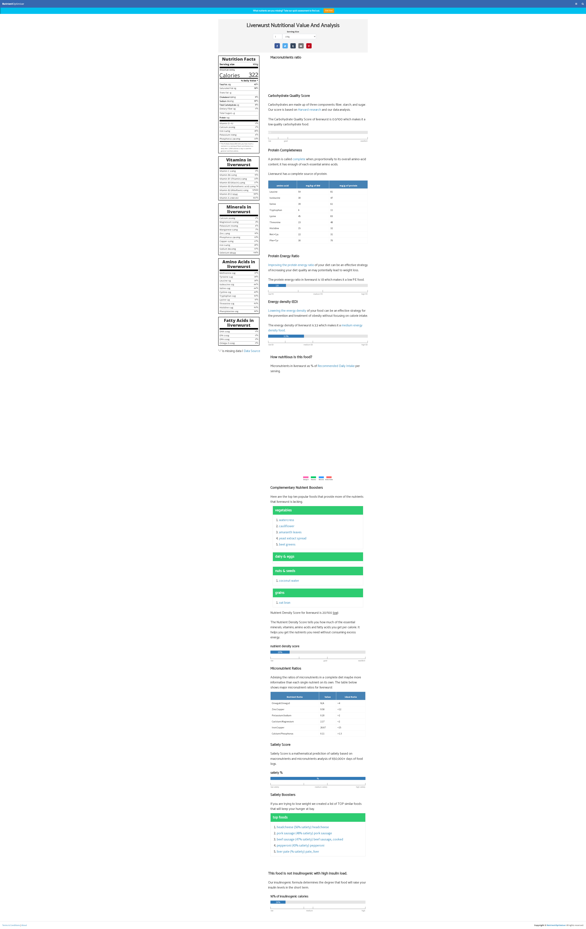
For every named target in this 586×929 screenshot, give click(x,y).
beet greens (287, 544)
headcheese (320, 827)
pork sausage (323, 833)
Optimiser (13, 3)
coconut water (289, 581)
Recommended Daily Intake (336, 366)
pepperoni (317, 845)
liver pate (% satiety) (291, 851)
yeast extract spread (292, 538)
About (24, 925)
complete (299, 159)
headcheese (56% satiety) (294, 827)
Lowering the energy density (287, 310)
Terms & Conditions (11, 925)
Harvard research (309, 109)
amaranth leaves (290, 532)
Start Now (329, 10)
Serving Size (293, 31)
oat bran (284, 602)
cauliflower (286, 526)
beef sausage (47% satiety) (295, 839)
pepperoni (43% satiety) (293, 845)
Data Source (252, 351)
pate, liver (312, 851)
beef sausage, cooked (328, 839)
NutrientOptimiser (556, 925)
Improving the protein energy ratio (291, 265)
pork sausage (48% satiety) (295, 833)
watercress (286, 520)
